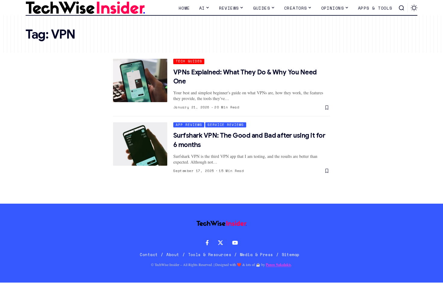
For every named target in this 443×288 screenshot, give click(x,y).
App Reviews (189, 124)
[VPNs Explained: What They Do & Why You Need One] (140, 80)
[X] (220, 243)
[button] (401, 8)
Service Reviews (226, 124)
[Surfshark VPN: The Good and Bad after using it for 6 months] (140, 144)
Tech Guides (189, 61)
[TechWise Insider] (85, 8)
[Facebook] (207, 243)
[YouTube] (235, 243)
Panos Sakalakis (278, 264)
